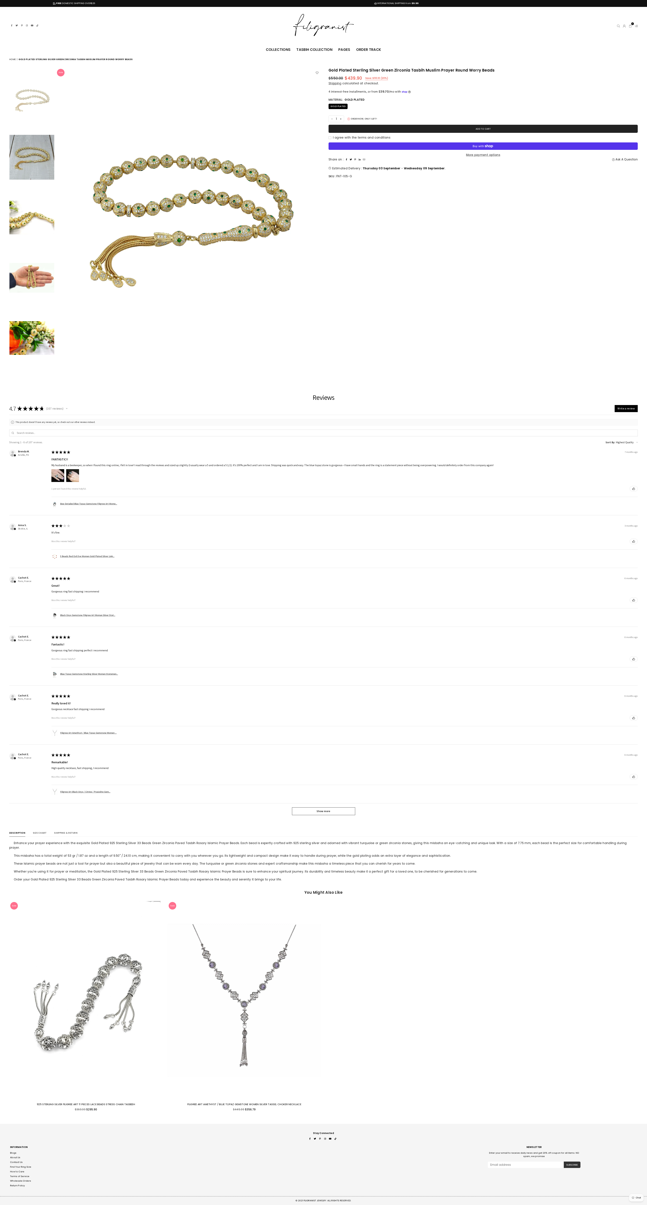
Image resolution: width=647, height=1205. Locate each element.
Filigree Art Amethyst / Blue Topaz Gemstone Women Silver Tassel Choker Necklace (244, 1104)
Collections (278, 49)
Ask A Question (626, 159)
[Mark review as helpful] (634, 488)
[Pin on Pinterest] (355, 159)
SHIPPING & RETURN (65, 832)
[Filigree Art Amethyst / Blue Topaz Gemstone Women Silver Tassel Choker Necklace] (244, 1000)
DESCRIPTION (17, 832)
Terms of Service (19, 1176)
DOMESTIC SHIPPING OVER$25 (276, 3)
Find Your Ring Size (20, 1166)
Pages (344, 49)
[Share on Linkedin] (359, 159)
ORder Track (368, 49)
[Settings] (635, 25)
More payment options (483, 155)
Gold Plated (338, 106)
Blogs (13, 1152)
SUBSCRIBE (572, 1164)
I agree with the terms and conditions (361, 138)
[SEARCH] (618, 25)
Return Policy (17, 1185)
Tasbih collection (314, 49)
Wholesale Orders (20, 1180)
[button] (630, 25)
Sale (61, 72)
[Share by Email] (364, 159)
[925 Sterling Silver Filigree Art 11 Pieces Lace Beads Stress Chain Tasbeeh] (85, 1000)
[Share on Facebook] (346, 159)
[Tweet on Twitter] (351, 159)
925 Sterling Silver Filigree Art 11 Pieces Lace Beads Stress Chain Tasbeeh (86, 1104)
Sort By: (610, 442)
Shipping (335, 83)
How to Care (17, 1171)
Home (12, 59)
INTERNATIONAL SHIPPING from (598, 3)
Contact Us (16, 1162)
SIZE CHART (40, 832)
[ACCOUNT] (624, 25)
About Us (15, 1157)
